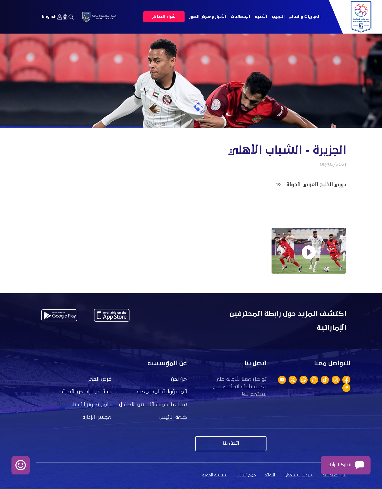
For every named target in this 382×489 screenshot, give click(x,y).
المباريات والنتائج (304, 16)
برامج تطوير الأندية (91, 404)
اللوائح (270, 475)
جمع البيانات (246, 475)
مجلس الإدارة (96, 417)
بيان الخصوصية (334, 475)
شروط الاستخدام (298, 475)
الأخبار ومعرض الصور (207, 16)
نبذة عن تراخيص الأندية (86, 391)
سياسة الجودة (214, 475)
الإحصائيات (240, 16)
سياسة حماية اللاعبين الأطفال (153, 404)
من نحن (179, 379)
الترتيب (278, 16)
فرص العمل (99, 379)
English (49, 16)
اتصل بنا (231, 443)
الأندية (261, 16)
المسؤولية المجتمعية (162, 391)
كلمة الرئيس (173, 417)
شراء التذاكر (164, 16)
